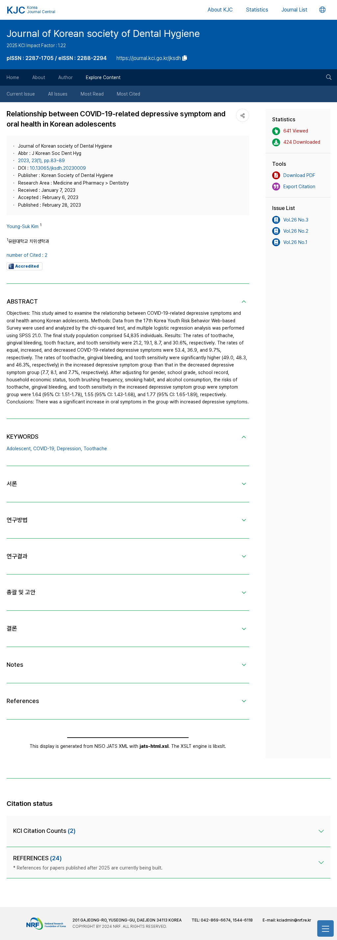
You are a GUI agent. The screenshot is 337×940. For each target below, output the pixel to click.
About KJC (220, 10)
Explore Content (103, 77)
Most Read (92, 94)
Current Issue (21, 94)
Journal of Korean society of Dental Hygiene (103, 33)
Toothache (95, 448)
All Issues (57, 94)
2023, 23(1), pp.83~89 (41, 160)
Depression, (69, 448)
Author (65, 77)
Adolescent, (19, 448)
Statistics (257, 10)
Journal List (294, 10)
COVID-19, (44, 448)
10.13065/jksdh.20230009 (58, 168)
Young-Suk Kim (23, 226)
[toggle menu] (325, 928)
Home (13, 77)
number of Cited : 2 (27, 255)
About (38, 77)
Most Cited (128, 94)
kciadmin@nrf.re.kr (294, 920)
